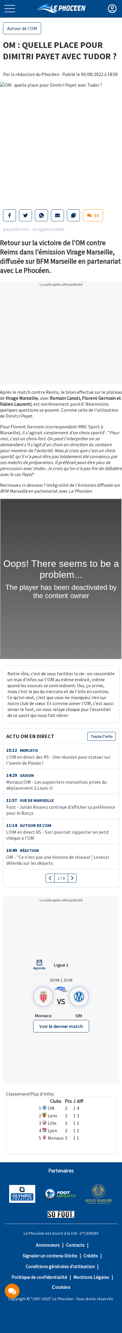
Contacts (75, 1245)
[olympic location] (22, 1194)
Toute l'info (102, 736)
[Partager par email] (57, 215)
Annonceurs (48, 1245)
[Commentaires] (12, 1291)
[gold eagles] (99, 1194)
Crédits (91, 1256)
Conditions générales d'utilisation (60, 1266)
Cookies (61, 1287)
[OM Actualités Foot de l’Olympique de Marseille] (61, 8)
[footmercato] (60, 1194)
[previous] (50, 878)
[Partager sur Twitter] (25, 215)
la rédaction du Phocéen (35, 74)
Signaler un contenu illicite (50, 1256)
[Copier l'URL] (73, 215)
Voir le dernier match (61, 1026)
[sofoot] (61, 1215)
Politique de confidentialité (39, 1277)
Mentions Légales (91, 1277)
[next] (72, 878)
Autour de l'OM (22, 28)
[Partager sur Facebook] (9, 215)
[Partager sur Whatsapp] (41, 215)
